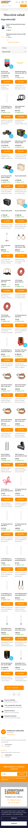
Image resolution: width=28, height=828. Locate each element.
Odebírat (22, 774)
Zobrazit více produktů (13, 42)
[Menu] (26, 2)
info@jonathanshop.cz (15, 800)
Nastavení (14, 818)
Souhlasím (14, 823)
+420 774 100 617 (15, 802)
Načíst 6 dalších (13, 688)
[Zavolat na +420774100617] (17, 2)
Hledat (23, 5)
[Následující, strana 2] (14, 694)
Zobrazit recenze (10, 734)
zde (22, 814)
